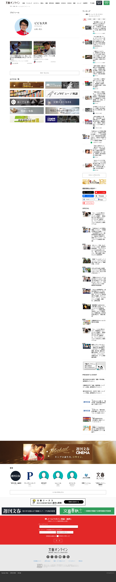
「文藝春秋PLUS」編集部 (97, 142)
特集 (42, 3)
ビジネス (100, 14)
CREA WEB (13, 573)
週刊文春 (51, 3)
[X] (52, 556)
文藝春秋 (57, 3)
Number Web (5, 573)
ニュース (92, 14)
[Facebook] (48, 556)
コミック (79, 3)
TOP (11, 6)
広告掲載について (37, 561)
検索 (93, 3)
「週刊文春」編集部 (98, 113)
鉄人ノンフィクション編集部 (100, 33)
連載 (46, 3)
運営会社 (80, 561)
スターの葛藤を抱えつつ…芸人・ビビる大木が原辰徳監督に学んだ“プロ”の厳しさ (20, 57)
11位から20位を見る (94, 175)
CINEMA (69, 3)
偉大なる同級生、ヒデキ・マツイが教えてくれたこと (44, 56)
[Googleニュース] (60, 556)
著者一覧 (15, 6)
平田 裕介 (96, 75)
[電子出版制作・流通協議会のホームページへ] (39, 566)
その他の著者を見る (58, 492)
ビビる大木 (15, 63)
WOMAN (63, 3)
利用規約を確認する (51, 536)
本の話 (19, 573)
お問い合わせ (47, 561)
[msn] (64, 556)
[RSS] (68, 556)
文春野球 (85, 3)
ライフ (98, 16)
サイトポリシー (72, 561)
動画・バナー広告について (59, 561)
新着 (24, 3)
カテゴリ (35, 3)
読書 (74, 3)
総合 (87, 14)
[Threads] (56, 556)
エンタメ (91, 16)
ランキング (29, 3)
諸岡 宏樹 (96, 88)
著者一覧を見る (44, 73)
